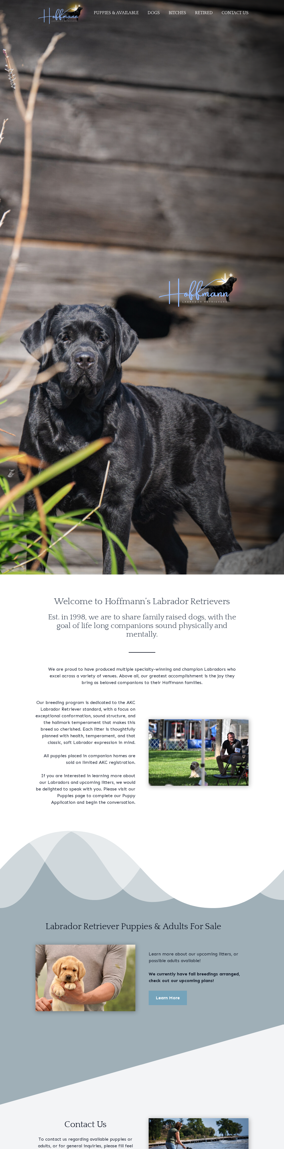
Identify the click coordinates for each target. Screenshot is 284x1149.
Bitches (177, 12)
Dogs (154, 12)
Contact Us (235, 12)
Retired (204, 12)
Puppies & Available (116, 12)
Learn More (168, 997)
